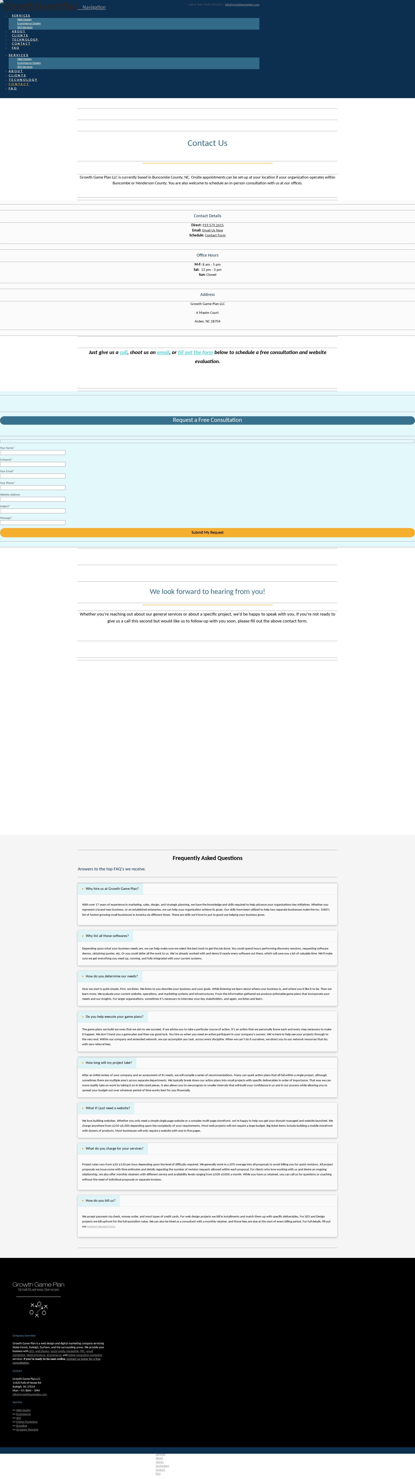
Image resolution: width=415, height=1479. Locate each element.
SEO (31, 1351)
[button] (91, 7)
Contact (160, 1470)
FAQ (158, 1474)
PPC (82, 1351)
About (159, 1458)
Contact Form (215, 235)
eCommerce (54, 1355)
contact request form (101, 1226)
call (123, 352)
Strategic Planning (27, 1429)
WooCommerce (36, 1355)
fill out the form (195, 352)
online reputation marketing (85, 1355)
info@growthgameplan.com (242, 4)
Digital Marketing (27, 1422)
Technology (162, 1466)
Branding (21, 1426)
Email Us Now (212, 230)
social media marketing (65, 1351)
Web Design (23, 1410)
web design (42, 1351)
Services (160, 1454)
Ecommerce (23, 1414)
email (163, 352)
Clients (160, 1462)
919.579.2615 (213, 225)
